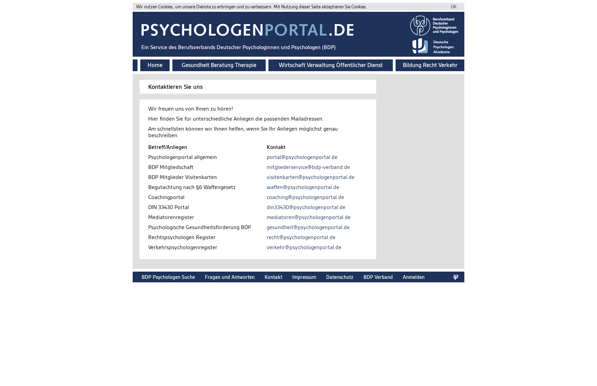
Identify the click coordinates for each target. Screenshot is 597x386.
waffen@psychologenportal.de (303, 187)
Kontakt (273, 277)
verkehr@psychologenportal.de (304, 247)
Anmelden (414, 277)
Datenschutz (339, 277)
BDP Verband (378, 277)
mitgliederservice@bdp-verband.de (308, 167)
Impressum (304, 277)
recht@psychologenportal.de (301, 237)
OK (454, 6)
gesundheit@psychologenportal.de (308, 227)
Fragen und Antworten (230, 277)
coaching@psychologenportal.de (305, 197)
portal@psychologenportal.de (302, 157)
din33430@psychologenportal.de (306, 207)
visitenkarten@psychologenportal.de (310, 177)
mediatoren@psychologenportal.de (309, 217)
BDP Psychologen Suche (168, 277)
